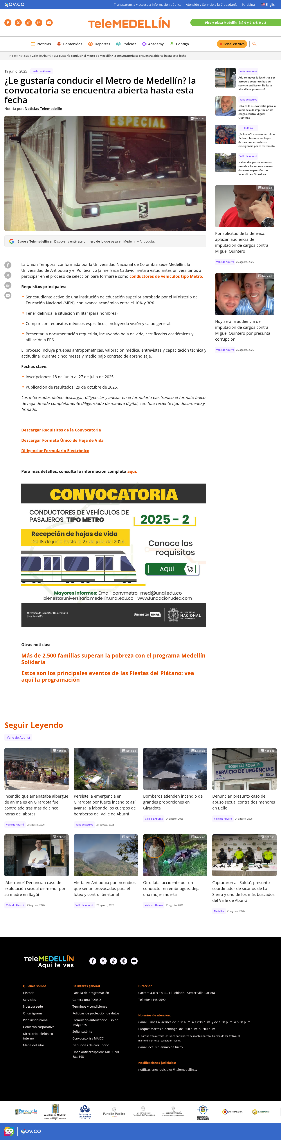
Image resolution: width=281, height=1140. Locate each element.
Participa (248, 4)
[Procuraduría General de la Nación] (169, 1112)
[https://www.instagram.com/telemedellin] (123, 961)
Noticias (41, 44)
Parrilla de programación (90, 993)
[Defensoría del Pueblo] (51, 1112)
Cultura (248, 128)
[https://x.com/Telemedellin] (103, 961)
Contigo (179, 44)
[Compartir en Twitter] (7, 275)
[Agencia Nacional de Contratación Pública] (139, 1111)
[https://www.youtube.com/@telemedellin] (134, 961)
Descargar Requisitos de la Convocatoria (61, 430)
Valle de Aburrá (41, 56)
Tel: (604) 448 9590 (152, 1000)
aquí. (132, 471)
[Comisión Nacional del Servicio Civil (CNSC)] (257, 1112)
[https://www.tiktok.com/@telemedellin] (113, 961)
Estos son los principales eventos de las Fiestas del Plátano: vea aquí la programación (107, 676)
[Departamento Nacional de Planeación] (110, 1112)
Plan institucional (36, 1020)
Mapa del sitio (33, 1045)
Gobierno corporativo (38, 1027)
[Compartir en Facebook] (7, 265)
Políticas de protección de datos (95, 1013)
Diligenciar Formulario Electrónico (55, 450)
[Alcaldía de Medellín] (21, 1112)
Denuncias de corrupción (91, 1045)
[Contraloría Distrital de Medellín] (228, 1111)
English (271, 4)
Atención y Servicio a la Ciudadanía (212, 4)
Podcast (126, 44)
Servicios (29, 1000)
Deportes (99, 44)
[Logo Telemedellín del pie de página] (48, 961)
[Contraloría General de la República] (198, 1111)
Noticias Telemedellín (43, 108)
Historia (28, 993)
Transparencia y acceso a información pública (148, 4)
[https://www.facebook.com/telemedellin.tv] (92, 961)
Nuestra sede (33, 1006)
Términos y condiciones (89, 1006)
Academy (152, 44)
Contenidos (69, 44)
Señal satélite (82, 1031)
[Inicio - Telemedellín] (129, 22)
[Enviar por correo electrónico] (7, 295)
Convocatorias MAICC (88, 1038)
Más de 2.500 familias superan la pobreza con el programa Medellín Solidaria (113, 659)
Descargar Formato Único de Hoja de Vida (62, 440)
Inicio (12, 56)
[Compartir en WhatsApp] (7, 285)
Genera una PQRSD (86, 1000)
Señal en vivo (234, 44)
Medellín (219, 911)
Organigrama (33, 1013)
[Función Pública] (80, 1111)
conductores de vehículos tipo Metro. (166, 276)
